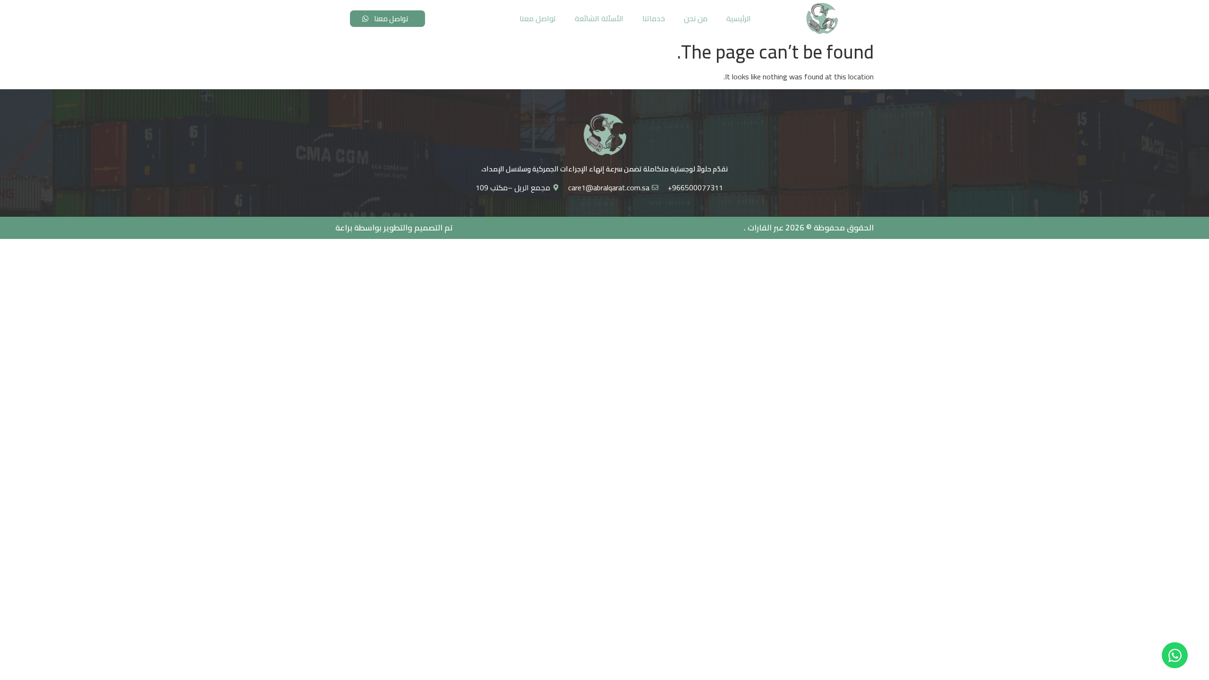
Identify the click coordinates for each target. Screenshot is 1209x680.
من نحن (695, 18)
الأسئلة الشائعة (599, 18)
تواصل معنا (537, 18)
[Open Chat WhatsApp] (1175, 655)
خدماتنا (653, 18)
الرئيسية (738, 18)
